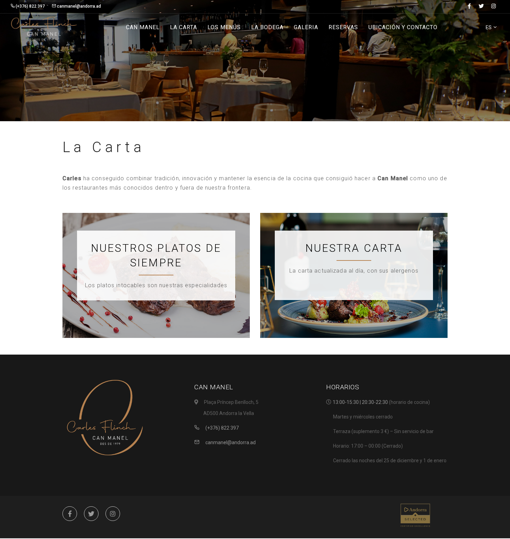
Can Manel (143, 27)
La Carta (183, 27)
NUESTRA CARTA (353, 248)
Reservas (343, 27)
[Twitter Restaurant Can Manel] (91, 513)
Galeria (306, 27)
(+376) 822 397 (221, 428)
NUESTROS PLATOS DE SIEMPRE (156, 255)
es (489, 27)
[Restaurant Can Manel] (44, 28)
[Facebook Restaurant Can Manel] (69, 513)
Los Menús (224, 27)
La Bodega (267, 27)
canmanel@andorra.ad (230, 442)
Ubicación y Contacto (402, 27)
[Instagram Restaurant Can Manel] (112, 513)
